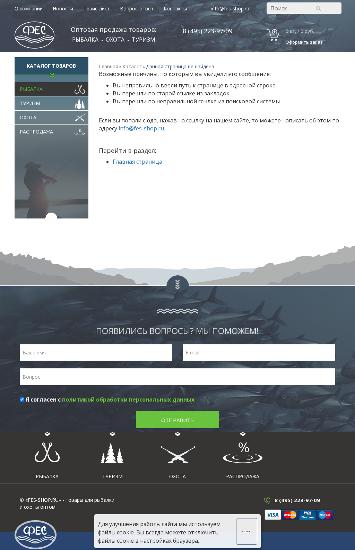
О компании (29, 8)
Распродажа (36, 131)
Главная (108, 66)
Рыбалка (85, 39)
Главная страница (137, 161)
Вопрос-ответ (137, 8)
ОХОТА (115, 39)
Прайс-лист (96, 8)
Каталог (132, 66)
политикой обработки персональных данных (128, 399)
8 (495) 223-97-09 (207, 31)
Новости (63, 8)
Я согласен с (109, 399)
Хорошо (246, 531)
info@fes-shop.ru (230, 8)
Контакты (175, 8)
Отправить (177, 419)
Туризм (143, 39)
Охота (28, 117)
